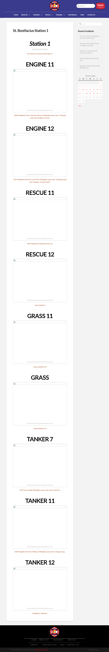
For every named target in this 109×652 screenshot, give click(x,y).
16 (79, 93)
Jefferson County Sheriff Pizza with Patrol (88, 52)
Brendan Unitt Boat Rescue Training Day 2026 (89, 44)
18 (86, 93)
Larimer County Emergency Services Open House (89, 37)
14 (97, 89)
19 (90, 93)
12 (90, 89)
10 (83, 89)
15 (100, 89)
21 (97, 93)
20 (93, 93)
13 (93, 89)
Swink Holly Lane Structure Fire (89, 59)
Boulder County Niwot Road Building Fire (90, 67)
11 (86, 89)
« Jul (79, 106)
